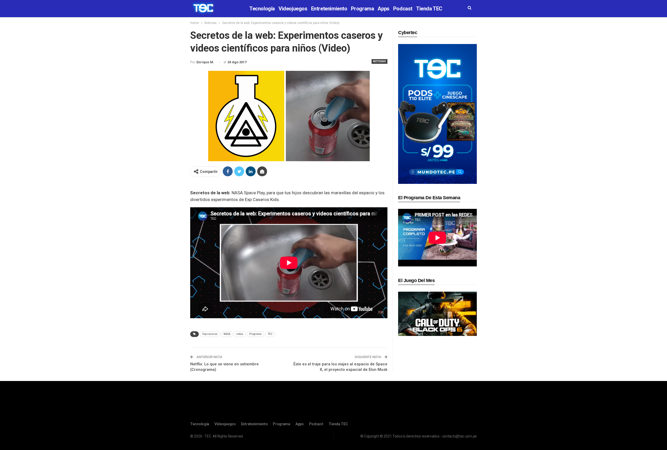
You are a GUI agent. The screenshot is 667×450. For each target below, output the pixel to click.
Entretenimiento (329, 8)
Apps (383, 8)
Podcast (402, 8)
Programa (362, 8)
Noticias (379, 61)
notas (239, 334)
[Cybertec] (437, 114)
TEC (270, 334)
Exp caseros (210, 334)
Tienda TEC (429, 8)
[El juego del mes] (437, 314)
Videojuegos (293, 8)
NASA (227, 334)
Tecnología (262, 8)
